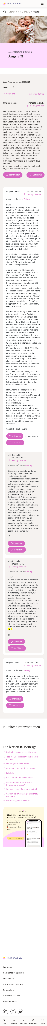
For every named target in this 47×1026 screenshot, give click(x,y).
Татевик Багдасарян (41, 40)
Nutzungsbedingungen (13, 984)
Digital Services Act (11, 995)
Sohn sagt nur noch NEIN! (17, 763)
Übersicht (10, 94)
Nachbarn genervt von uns (18, 800)
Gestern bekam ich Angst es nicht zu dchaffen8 (22, 795)
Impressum (8, 967)
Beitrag (27, 199)
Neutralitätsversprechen (14, 973)
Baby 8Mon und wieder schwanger (21, 768)
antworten (16, 436)
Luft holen (10, 773)
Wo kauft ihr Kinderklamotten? (19, 777)
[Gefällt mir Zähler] (36, 175)
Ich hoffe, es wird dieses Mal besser (22, 752)
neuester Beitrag (36, 94)
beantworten (14, 175)
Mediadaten (8, 978)
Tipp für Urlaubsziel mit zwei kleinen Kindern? (22, 758)
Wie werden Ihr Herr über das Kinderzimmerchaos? (19, 783)
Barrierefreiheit (10, 1001)
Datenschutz (8, 990)
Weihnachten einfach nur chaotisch (21, 789)
